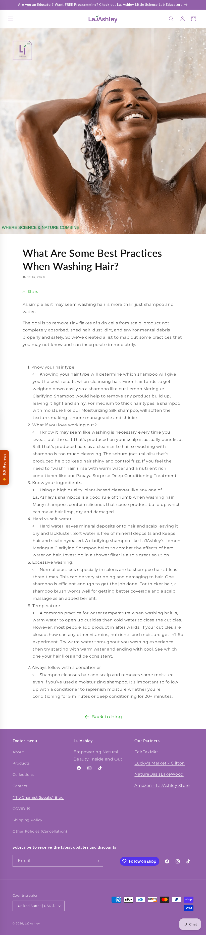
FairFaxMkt (146, 751)
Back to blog (106, 717)
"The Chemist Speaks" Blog (38, 797)
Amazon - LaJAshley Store (162, 785)
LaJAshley (32, 923)
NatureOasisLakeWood (158, 774)
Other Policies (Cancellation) (40, 831)
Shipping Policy (27, 820)
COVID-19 (22, 808)
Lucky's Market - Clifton (159, 763)
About (18, 752)
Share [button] (33, 291)
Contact (20, 786)
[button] (10, 18)
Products (21, 763)
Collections (23, 774)
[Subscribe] (97, 861)
